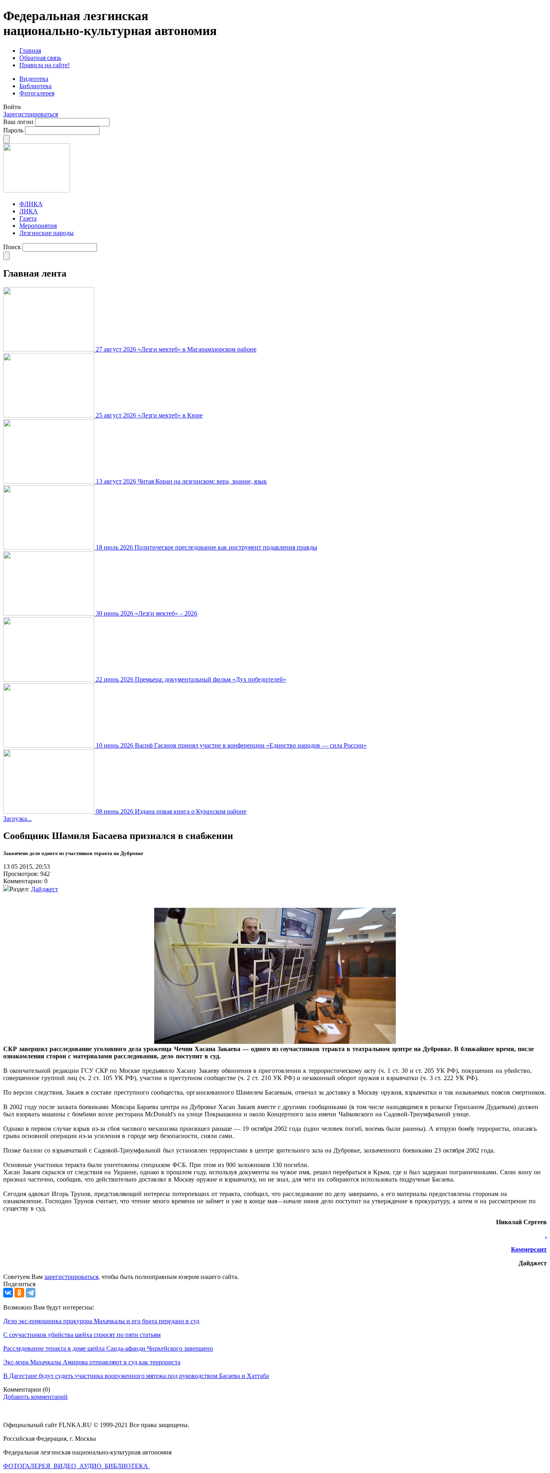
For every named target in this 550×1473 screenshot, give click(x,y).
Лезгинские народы (46, 232)
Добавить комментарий (35, 1396)
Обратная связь (40, 57)
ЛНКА (28, 211)
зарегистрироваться (71, 1276)
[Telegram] (30, 1292)
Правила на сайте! (44, 65)
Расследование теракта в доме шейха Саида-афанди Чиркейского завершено (108, 1348)
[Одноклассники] (19, 1292)
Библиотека (35, 86)
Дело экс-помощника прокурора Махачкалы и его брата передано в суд (101, 1321)
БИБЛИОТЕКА (127, 1466)
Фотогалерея (36, 93)
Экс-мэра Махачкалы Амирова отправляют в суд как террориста (91, 1362)
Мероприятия (38, 225)
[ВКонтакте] (8, 1292)
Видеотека (33, 78)
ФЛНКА (31, 203)
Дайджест (44, 889)
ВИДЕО (66, 1466)
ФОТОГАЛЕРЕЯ (27, 1466)
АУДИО (91, 1466)
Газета (28, 218)
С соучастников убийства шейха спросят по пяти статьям (82, 1334)
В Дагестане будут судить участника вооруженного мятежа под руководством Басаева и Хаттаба (136, 1375)
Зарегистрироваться (30, 114)
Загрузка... (17, 818)
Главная (30, 50)
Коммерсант (529, 1249)
